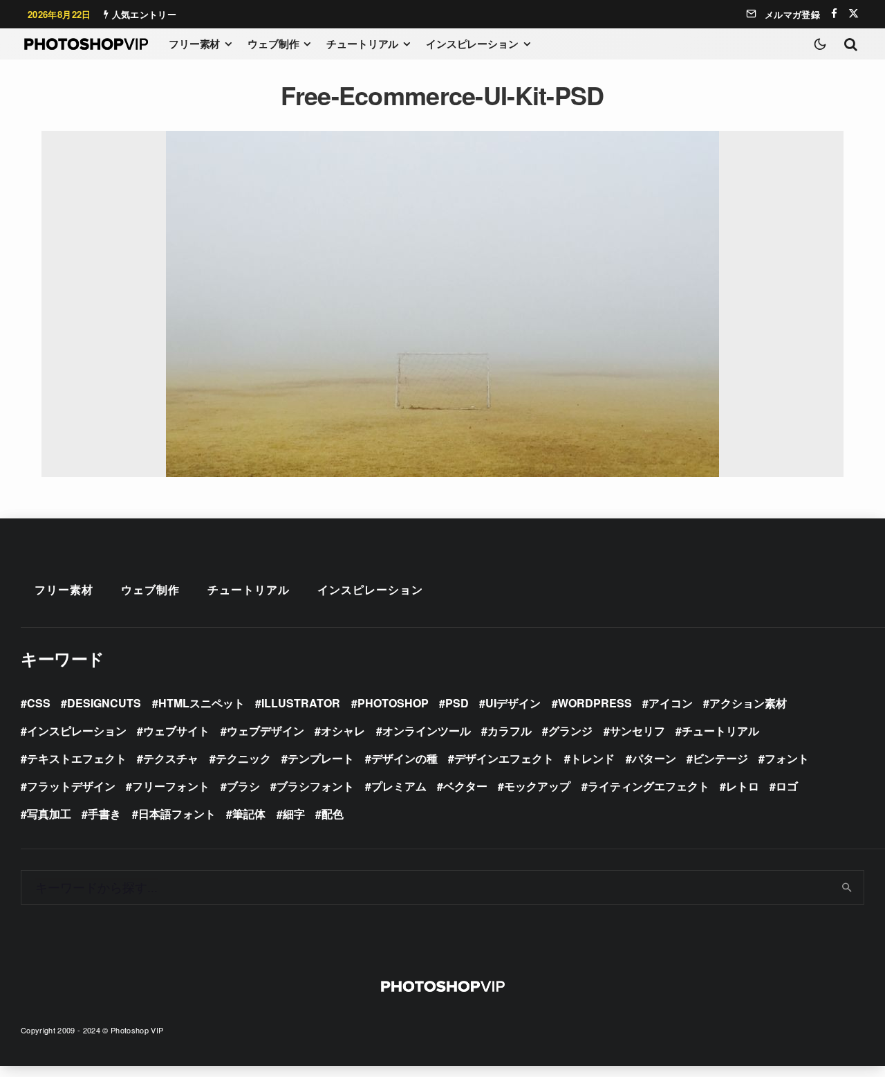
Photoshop (393, 703)
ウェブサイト (176, 731)
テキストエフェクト (77, 758)
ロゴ (787, 786)
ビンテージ (720, 758)
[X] (853, 13)
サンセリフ (637, 731)
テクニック (243, 758)
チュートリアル (362, 43)
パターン (654, 758)
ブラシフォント (315, 786)
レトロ (742, 786)
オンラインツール (426, 731)
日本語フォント (177, 814)
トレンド (592, 758)
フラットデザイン (71, 786)
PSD (457, 703)
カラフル (509, 731)
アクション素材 (748, 703)
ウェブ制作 (273, 43)
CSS (38, 703)
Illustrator (300, 703)
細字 (294, 814)
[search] (847, 887)
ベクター (465, 786)
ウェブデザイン (265, 731)
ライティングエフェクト (648, 786)
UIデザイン (513, 703)
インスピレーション (472, 43)
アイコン (671, 703)
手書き (104, 814)
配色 (333, 814)
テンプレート (321, 758)
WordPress (595, 703)
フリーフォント (170, 786)
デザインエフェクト (504, 758)
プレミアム (399, 786)
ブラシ (243, 786)
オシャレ (343, 731)
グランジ (570, 731)
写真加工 (49, 814)
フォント (787, 758)
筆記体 (249, 814)
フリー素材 (194, 43)
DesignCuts (104, 703)
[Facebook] (834, 13)
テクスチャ (170, 758)
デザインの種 (404, 758)
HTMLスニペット (201, 703)
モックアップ (537, 786)
